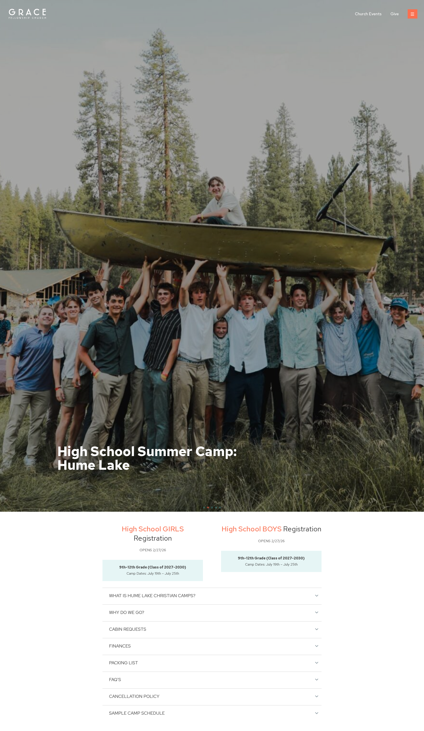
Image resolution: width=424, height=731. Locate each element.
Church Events (368, 13)
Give (394, 13)
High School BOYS (251, 529)
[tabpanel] (212, 256)
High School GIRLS (153, 529)
